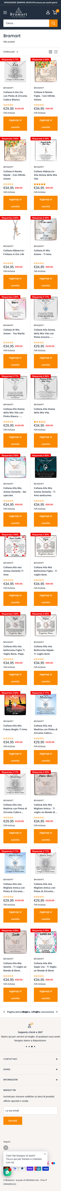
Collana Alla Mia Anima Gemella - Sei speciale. (14, 492)
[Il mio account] (48, 12)
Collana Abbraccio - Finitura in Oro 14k (14, 252)
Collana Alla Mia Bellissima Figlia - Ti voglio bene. (45, 571)
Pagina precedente (17, 1011)
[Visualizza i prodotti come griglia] (50, 51)
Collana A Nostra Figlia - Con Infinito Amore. (44, 96)
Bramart (8, 88)
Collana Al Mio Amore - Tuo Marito (14, 331)
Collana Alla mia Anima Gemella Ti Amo (13, 571)
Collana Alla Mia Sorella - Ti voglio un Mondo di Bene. (14, 967)
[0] (55, 12)
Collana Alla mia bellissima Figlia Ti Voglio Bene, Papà (14, 650)
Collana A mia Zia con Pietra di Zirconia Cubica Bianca (15, 96)
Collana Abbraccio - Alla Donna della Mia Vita (45, 175)
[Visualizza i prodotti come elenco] (56, 51)
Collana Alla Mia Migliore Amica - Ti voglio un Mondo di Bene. (44, 808)
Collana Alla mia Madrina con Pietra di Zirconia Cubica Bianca (15, 808)
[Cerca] (53, 23)
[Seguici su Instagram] (5, 1147)
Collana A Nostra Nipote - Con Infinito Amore (14, 175)
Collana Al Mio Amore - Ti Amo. (43, 252)
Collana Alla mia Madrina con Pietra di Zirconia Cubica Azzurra (45, 729)
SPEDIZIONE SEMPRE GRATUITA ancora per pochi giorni (30, 2)
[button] (8, 105)
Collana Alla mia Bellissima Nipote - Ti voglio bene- (44, 650)
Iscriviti (12, 1120)
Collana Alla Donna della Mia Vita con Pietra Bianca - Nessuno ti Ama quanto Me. (14, 413)
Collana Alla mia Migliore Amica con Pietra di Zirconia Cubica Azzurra (14, 888)
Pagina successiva (43, 1011)
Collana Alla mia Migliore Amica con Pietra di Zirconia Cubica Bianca (44, 888)
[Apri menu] (5, 12)
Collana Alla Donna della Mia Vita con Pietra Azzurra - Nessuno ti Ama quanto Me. (44, 333)
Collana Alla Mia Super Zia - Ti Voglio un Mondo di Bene (45, 967)
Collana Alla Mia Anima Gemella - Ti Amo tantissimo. (44, 492)
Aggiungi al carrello (15, 124)
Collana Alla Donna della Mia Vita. (44, 411)
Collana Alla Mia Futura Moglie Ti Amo (15, 727)
